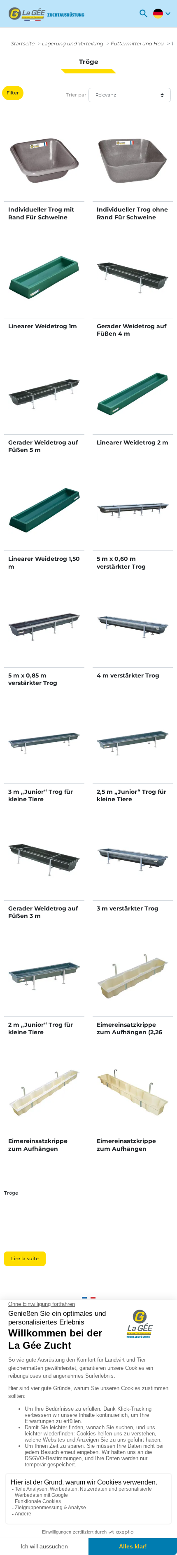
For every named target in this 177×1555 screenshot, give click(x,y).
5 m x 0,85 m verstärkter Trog (32, 679)
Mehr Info (44, 169)
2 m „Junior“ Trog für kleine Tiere (40, 1028)
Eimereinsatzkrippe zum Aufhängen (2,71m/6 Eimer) (38, 1148)
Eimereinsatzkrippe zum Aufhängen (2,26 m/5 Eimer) (129, 1032)
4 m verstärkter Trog (128, 675)
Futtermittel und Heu (136, 43)
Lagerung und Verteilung (72, 43)
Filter (13, 93)
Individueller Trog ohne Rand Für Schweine (132, 213)
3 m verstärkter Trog (127, 908)
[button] (143, 13)
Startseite (22, 43)
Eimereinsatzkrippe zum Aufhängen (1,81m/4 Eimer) (126, 1148)
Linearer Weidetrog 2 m (132, 442)
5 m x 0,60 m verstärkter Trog (121, 562)
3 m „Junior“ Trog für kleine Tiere (40, 795)
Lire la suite (25, 1258)
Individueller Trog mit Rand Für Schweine (41, 213)
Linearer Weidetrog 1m (42, 326)
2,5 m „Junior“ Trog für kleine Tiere (131, 795)
